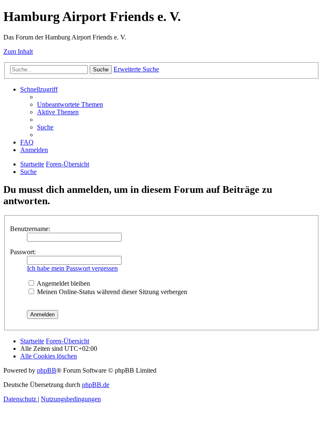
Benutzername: (30, 228)
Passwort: (23, 251)
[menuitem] (70, 104)
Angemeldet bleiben (62, 283)
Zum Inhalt (18, 51)
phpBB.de (95, 384)
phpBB (46, 370)
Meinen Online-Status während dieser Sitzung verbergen (111, 291)
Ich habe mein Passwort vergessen (72, 268)
